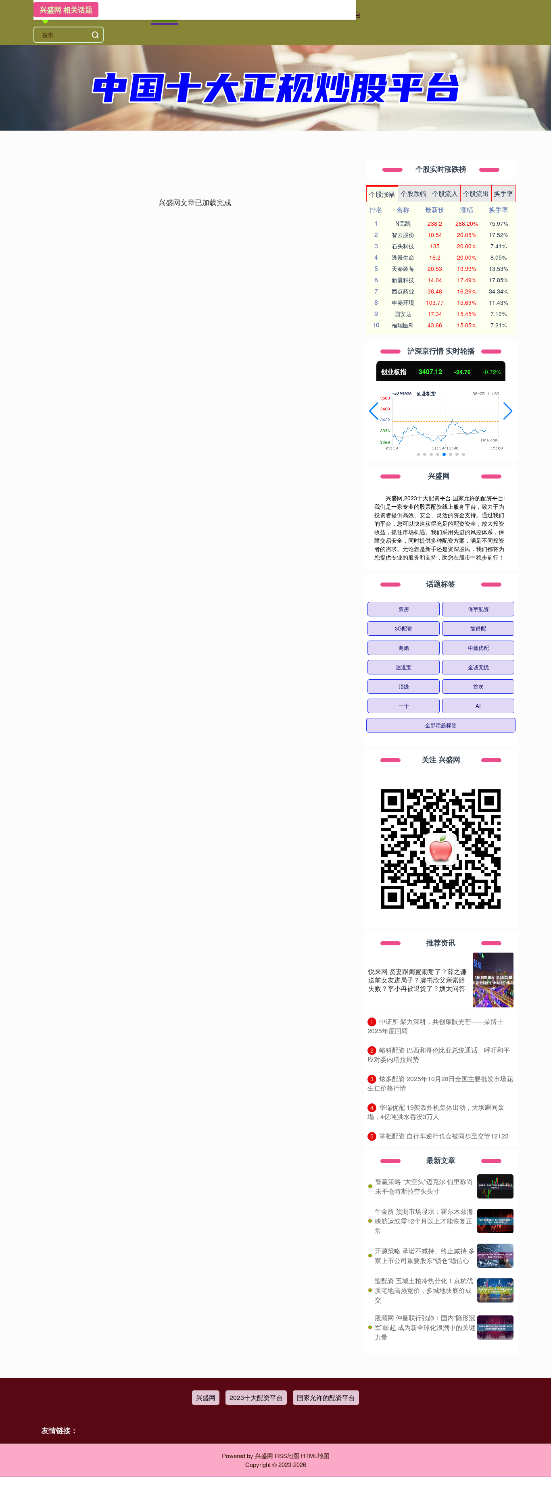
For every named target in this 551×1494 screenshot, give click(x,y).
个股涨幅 (382, 194)
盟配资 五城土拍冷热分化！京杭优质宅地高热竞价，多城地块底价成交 (424, 1290)
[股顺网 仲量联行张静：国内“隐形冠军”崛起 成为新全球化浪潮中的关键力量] (495, 1327)
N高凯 (403, 223)
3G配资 (403, 628)
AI (478, 706)
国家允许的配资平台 (326, 1397)
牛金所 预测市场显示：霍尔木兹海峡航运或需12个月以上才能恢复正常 (424, 1221)
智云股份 (403, 235)
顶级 (404, 686)
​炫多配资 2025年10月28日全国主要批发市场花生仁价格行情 (440, 1083)
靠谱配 (478, 628)
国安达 (402, 314)
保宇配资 (478, 609)
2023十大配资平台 (256, 1397)
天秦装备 (403, 268)
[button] (373, 411)
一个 (404, 706)
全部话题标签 (441, 725)
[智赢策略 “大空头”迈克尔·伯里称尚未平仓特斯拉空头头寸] (495, 1186)
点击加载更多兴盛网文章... (195, 202)
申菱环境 (403, 302)
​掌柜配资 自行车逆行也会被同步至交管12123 (444, 1135)
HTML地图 (315, 1455)
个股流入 (445, 193)
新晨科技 (403, 280)
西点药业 (403, 291)
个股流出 (476, 193)
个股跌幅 (413, 193)
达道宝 (403, 667)
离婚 (404, 647)
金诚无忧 (478, 667)
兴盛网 (205, 1397)
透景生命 (403, 257)
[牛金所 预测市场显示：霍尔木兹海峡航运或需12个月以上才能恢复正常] (495, 1221)
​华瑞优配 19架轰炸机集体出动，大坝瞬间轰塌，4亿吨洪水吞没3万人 (435, 1112)
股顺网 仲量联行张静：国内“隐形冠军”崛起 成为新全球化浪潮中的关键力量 (425, 1327)
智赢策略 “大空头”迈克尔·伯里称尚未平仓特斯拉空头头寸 (424, 1186)
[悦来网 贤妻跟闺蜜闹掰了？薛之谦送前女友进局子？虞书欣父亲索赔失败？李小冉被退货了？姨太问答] (493, 980)
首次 (478, 686)
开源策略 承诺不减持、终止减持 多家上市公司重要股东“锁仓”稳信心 (425, 1255)
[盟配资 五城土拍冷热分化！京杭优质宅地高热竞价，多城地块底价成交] (495, 1290)
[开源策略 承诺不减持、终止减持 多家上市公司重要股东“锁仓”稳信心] (495, 1256)
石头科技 (403, 246)
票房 (404, 609)
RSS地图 (287, 1455)
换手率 (503, 193)
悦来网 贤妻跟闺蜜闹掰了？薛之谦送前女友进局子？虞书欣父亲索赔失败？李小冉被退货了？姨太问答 (417, 980)
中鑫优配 (478, 647)
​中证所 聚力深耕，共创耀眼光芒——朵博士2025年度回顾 (435, 1026)
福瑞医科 (403, 325)
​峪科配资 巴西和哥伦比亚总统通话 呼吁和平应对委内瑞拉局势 (438, 1054)
